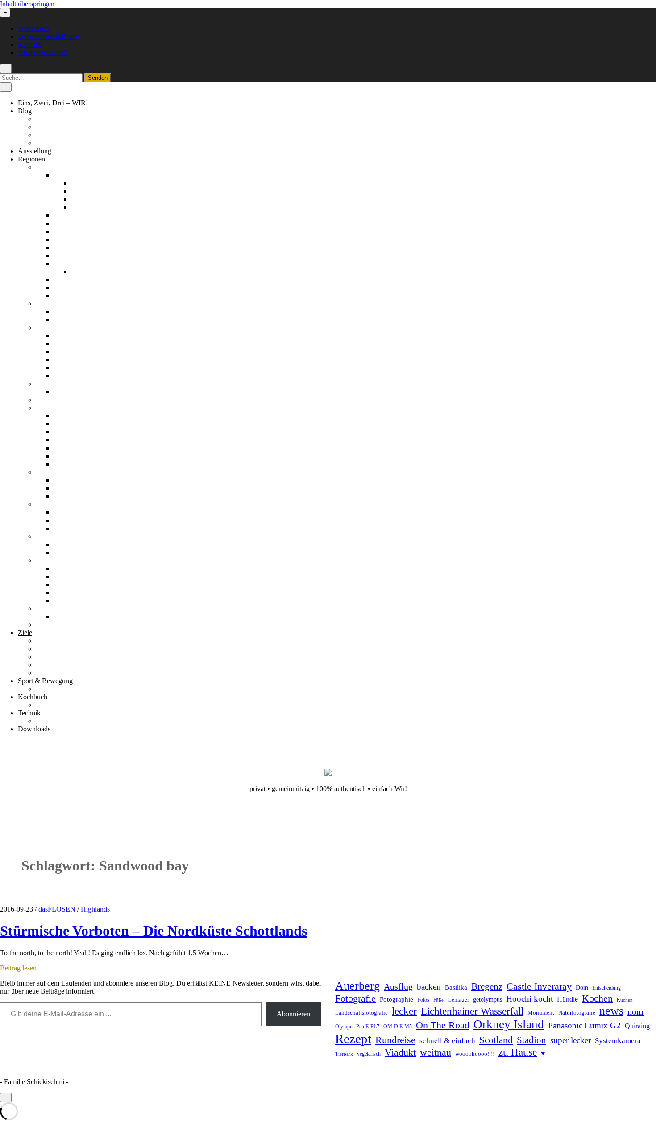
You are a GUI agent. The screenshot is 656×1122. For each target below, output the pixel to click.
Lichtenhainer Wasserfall (472, 1011)
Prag (60, 616)
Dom (582, 987)
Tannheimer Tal (76, 584)
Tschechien (51, 608)
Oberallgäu (87, 183)
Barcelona (68, 544)
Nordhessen (70, 231)
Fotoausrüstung (57, 721)
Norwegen (51, 472)
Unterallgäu (87, 199)
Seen (43, 656)
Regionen (31, 159)
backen (429, 986)
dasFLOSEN (56, 909)
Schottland (51, 504)
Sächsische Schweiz (82, 279)
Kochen (597, 998)
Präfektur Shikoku (79, 448)
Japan (44, 408)
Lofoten (65, 488)
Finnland (48, 327)
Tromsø (64, 496)
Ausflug (398, 986)
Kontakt (29, 44)
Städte (44, 664)
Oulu (61, 359)
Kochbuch (32, 697)
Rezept (353, 1038)
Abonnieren (293, 1014)
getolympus (487, 999)
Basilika (456, 987)
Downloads (34, 729)
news (611, 1010)
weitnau (435, 1052)
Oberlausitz (70, 247)
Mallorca (66, 552)
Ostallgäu (84, 191)
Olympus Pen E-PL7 (357, 1027)
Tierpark (344, 1053)
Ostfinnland (70, 351)
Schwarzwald (73, 287)
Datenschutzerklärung (48, 36)
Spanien (47, 536)
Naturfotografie (576, 1012)
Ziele (25, 632)
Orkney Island (508, 1024)
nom (635, 1011)
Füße (438, 1000)
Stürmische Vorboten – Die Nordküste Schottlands (153, 931)
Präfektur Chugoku (81, 416)
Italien (44, 400)
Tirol (60, 592)
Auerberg (357, 985)
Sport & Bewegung (45, 681)
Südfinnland (71, 367)
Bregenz (486, 986)
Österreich (50, 560)
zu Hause (517, 1052)
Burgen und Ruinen (63, 648)
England (47, 303)
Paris (60, 392)
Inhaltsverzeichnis (43, 52)
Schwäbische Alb (78, 295)
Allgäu (63, 175)
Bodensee (67, 215)
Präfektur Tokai (75, 456)
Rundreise (395, 1040)
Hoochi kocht (529, 998)
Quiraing (637, 1026)
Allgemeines (53, 119)
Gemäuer (458, 1000)
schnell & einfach (447, 1040)
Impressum (33, 28)
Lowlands (68, 528)
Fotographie (396, 999)
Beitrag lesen (18, 968)
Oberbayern (70, 239)
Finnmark (67, 480)
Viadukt (400, 1052)
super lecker (570, 1040)
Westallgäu (86, 207)
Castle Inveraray (539, 986)
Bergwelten (52, 640)
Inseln (62, 520)
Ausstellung (34, 151)
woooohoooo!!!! (474, 1053)
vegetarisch (369, 1054)
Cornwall (67, 311)
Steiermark (69, 576)
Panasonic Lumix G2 (584, 1025)
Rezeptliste (51, 705)
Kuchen (625, 999)
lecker (404, 1011)
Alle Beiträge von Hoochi (72, 127)
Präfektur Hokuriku (81, 424)
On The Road (442, 1025)
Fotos (423, 1000)
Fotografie (355, 998)
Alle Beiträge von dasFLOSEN (80, 135)
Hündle (567, 999)
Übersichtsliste (56, 689)
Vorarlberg (68, 600)
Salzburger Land (77, 568)
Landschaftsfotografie (361, 1012)
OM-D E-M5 (397, 1027)
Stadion (531, 1040)
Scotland (496, 1040)
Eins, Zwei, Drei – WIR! (53, 103)
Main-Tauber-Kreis (81, 223)
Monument (540, 1012)
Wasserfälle (52, 672)
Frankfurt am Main (98, 271)
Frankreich (51, 384)
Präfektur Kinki (75, 440)
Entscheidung (606, 988)
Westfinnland (72, 376)
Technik (29, 713)
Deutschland (53, 167)
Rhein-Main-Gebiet (81, 263)
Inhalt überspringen (27, 4)
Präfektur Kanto (76, 432)
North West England (82, 319)
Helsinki (65, 335)
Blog (25, 111)
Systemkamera (618, 1040)
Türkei (45, 624)
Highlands (68, 512)
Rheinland (68, 255)
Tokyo (63, 464)
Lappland (67, 343)
